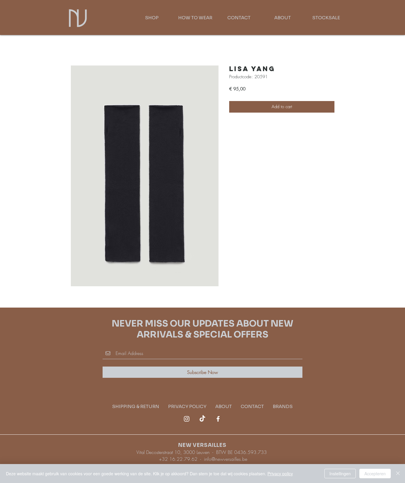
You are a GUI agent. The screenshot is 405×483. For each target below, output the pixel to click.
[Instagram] (186, 419)
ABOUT (223, 406)
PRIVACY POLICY (191, 406)
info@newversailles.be (225, 459)
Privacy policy (280, 473)
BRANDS (283, 406)
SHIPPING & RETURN (140, 406)
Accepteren (375, 473)
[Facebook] (218, 419)
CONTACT (252, 406)
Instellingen (340, 473)
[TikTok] (202, 419)
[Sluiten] (397, 473)
